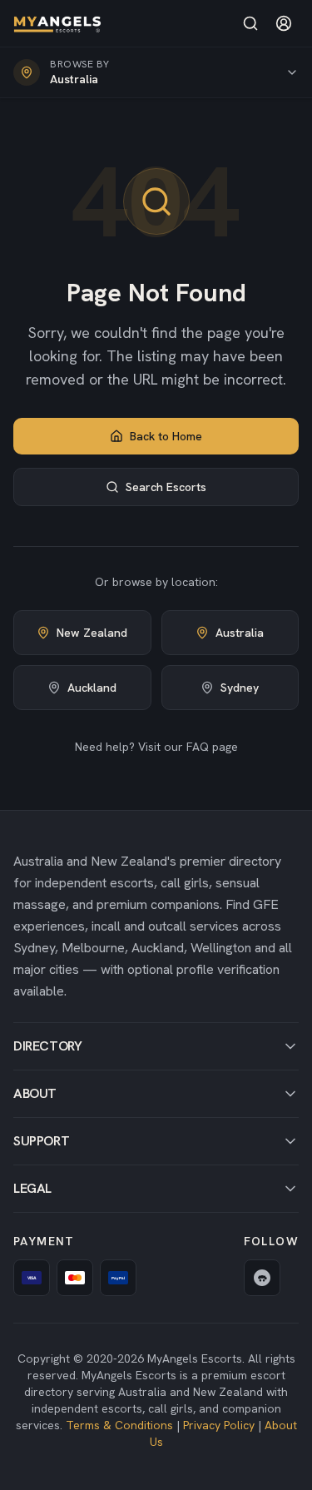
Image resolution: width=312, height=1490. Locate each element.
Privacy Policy (219, 1425)
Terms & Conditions (119, 1425)
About (35, 1093)
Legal (32, 1188)
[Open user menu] (284, 23)
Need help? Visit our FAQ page (156, 746)
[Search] (250, 23)
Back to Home (166, 436)
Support (41, 1141)
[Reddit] (262, 1277)
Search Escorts (166, 486)
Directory (47, 1046)
